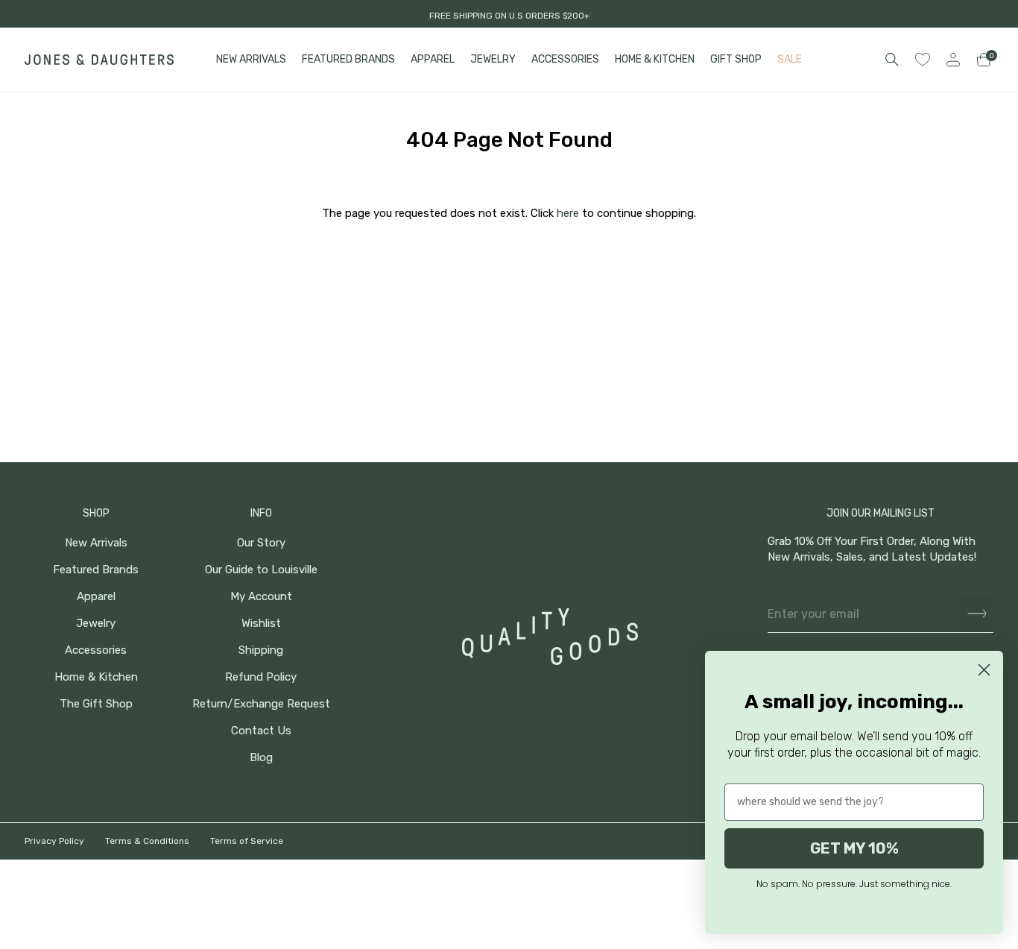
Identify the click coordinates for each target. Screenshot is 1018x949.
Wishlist (261, 623)
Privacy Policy (54, 841)
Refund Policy (261, 677)
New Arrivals (96, 543)
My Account (261, 596)
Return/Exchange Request (261, 704)
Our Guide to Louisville (261, 570)
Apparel (96, 596)
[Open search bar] (892, 59)
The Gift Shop (96, 704)
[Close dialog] (984, 670)
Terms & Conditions (147, 841)
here (568, 213)
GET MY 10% (854, 848)
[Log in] (953, 59)
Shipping (260, 650)
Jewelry (96, 623)
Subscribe (976, 614)
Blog (261, 757)
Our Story (261, 543)
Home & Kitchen (96, 677)
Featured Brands (96, 570)
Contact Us (261, 731)
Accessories (96, 650)
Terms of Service (246, 841)
